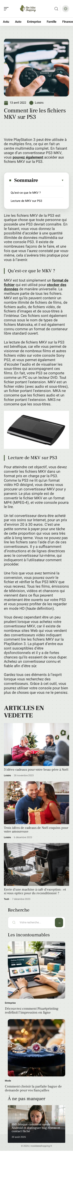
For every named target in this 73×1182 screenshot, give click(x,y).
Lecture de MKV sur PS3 (26, 201)
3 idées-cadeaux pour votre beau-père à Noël (36, 769)
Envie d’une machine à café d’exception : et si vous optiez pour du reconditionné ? (35, 891)
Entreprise (10, 1003)
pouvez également (28, 157)
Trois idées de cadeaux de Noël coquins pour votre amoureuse (36, 830)
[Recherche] (56, 9)
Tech (6, 899)
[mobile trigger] (7, 8)
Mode (8, 1080)
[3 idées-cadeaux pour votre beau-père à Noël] (36, 744)
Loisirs (39, 102)
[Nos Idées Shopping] (28, 8)
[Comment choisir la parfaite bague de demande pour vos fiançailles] (36, 1047)
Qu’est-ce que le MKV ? (26, 193)
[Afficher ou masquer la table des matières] (51, 180)
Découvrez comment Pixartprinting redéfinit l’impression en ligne (31, 1010)
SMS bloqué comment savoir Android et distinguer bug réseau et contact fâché (36, 1127)
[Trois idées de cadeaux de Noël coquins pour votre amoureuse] (36, 802)
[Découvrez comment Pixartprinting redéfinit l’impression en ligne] (36, 970)
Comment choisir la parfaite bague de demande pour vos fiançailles (33, 1088)
